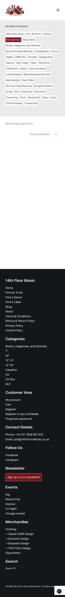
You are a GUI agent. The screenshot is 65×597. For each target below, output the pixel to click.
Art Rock (36, 33)
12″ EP (9, 365)
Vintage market (15, 513)
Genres (10, 62)
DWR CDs (20, 57)
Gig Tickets (22, 62)
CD (7, 374)
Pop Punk (27, 91)
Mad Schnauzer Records (37, 74)
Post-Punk (40, 91)
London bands (13, 74)
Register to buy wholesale (21, 414)
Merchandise (13, 80)
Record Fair (12, 499)
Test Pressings (14, 103)
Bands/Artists (13, 39)
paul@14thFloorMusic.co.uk (31, 439)
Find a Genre (13, 297)
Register (10, 409)
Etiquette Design (18, 543)
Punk (23, 97)
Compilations (42, 51)
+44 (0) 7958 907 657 (29, 434)
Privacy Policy (14, 325)
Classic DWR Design (21, 533)
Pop (17, 91)
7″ (6, 350)
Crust (54, 51)
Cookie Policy (14, 330)
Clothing (10, 529)
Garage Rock (46, 57)
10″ (7, 355)
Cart (8, 404)
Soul (53, 97)
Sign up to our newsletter (23, 477)
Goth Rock (44, 62)
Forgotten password (18, 418)
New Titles (28, 80)
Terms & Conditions (18, 316)
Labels (23, 68)
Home (9, 287)
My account (13, 399)
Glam (33, 62)
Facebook (11, 455)
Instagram (11, 459)
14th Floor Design (19, 548)
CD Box (10, 379)
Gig (7, 494)
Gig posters (12, 552)
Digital (9, 57)
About (9, 311)
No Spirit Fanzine (43, 86)
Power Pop (12, 97)
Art (27, 33)
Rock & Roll (34, 97)
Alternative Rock (15, 33)
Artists (46, 33)
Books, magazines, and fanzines (23, 45)
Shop (8, 306)
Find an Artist (14, 292)
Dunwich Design (18, 538)
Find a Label (13, 302)
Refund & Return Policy (20, 320)
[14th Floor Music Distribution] (14, 10)
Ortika (9, 91)
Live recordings (37, 68)
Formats (32, 57)
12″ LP (9, 360)
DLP (8, 384)
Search (9, 568)
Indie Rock (11, 68)
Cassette (11, 369)
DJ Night (11, 508)
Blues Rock (29, 39)
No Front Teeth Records (19, 86)
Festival (10, 504)
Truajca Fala (30, 103)
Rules (46, 97)
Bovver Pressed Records (19, 51)
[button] (58, 10)
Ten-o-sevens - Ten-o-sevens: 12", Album (32, 206)
